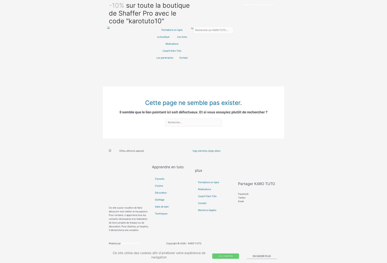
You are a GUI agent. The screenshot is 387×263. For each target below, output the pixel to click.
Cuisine (159, 185)
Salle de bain (162, 206)
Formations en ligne (172, 29)
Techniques (161, 213)
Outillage (159, 199)
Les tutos (182, 36)
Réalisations (172, 43)
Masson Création (130, 243)
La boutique (163, 36)
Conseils (159, 178)
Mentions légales (207, 210)
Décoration (161, 192)
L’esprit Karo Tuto (172, 50)
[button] (258, 194)
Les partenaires (164, 57)
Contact (183, 57)
